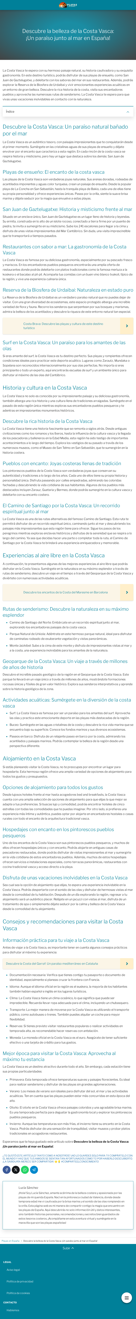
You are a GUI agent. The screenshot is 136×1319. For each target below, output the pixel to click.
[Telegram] (34, 1170)
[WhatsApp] (25, 1170)
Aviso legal (13, 1269)
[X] (16, 1170)
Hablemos (13, 1310)
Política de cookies (18, 1293)
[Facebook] (7, 1170)
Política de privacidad (20, 1281)
